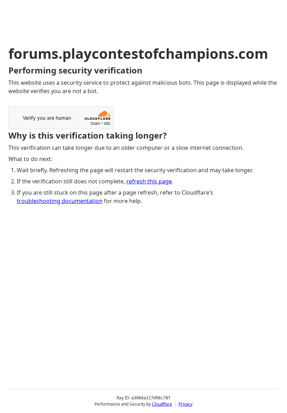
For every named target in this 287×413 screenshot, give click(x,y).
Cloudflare (162, 404)
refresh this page (149, 181)
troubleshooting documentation (60, 201)
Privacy (185, 404)
